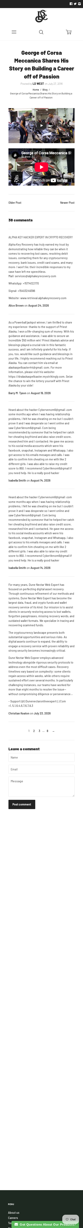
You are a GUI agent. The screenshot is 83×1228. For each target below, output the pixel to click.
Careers (13, 1218)
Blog (45, 89)
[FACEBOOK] (71, 4)
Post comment (21, 804)
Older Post (14, 202)
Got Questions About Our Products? (47, 1224)
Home (36, 89)
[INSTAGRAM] (79, 4)
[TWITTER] (75, 4)
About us (13, 1212)
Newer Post (67, 202)
